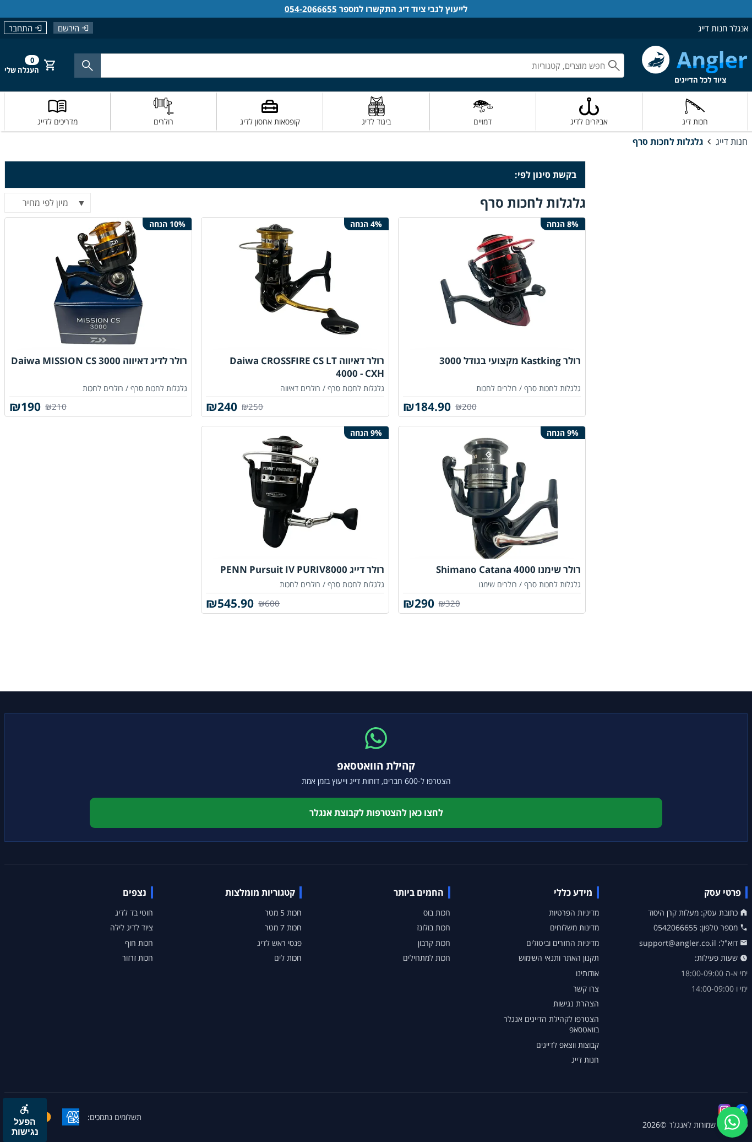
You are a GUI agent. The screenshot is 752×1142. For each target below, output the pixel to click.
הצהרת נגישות (576, 1003)
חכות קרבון (434, 943)
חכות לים (288, 957)
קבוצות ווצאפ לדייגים (567, 1045)
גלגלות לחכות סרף (668, 142)
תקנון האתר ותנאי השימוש (559, 957)
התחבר (20, 28)
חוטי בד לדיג (134, 912)
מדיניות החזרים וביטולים (562, 943)
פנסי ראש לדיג (279, 943)
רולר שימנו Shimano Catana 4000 (508, 569)
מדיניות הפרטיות (574, 912)
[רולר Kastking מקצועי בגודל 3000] (492, 284)
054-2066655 (311, 8)
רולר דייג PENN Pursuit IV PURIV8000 (302, 569)
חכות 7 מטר (283, 927)
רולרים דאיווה (300, 388)
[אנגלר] (695, 65)
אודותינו (587, 973)
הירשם (68, 28)
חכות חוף (139, 943)
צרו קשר (586, 988)
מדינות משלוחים (574, 927)
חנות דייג (732, 142)
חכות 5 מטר (283, 912)
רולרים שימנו (497, 584)
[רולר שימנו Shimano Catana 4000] (492, 492)
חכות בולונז (433, 927)
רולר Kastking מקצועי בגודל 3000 (510, 360)
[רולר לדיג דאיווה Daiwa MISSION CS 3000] (98, 284)
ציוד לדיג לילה (131, 927)
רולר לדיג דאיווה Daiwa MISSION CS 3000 (99, 360)
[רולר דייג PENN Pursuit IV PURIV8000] (294, 492)
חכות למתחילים (426, 957)
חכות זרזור (137, 957)
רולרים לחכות (496, 388)
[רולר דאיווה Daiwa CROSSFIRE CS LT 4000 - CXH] (294, 284)
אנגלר (678, 1124)
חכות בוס (436, 912)
